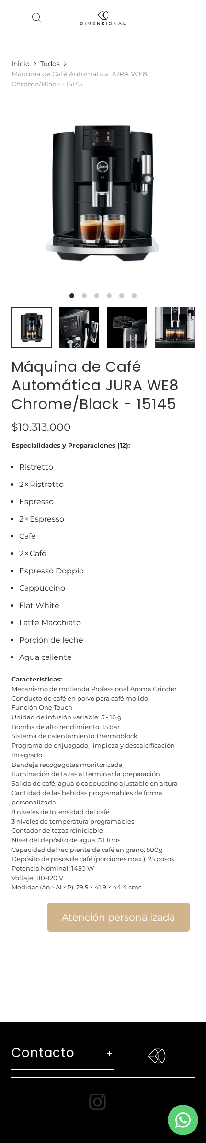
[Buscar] (36, 17)
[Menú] (17, 17)
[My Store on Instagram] (103, 1102)
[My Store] (103, 18)
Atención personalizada (118, 917)
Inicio (20, 64)
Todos (50, 64)
